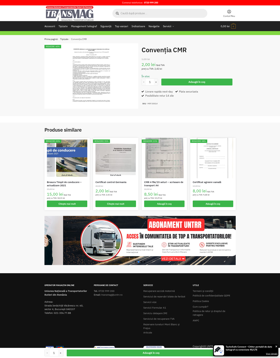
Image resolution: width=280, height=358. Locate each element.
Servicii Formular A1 (154, 307)
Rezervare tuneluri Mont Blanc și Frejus (161, 326)
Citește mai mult (67, 203)
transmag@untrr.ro (111, 294)
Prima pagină (51, 39)
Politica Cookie (201, 301)
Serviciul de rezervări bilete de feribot (164, 296)
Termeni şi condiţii (203, 291)
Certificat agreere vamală (207, 182)
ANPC (196, 320)
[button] (140, 240)
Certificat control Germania (110, 182)
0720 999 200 (106, 291)
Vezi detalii (272, 353)
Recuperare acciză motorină (159, 291)
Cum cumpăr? (200, 306)
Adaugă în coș (196, 81)
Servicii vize (149, 302)
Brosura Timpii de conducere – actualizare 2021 (64, 184)
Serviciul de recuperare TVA (159, 318)
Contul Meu (229, 16)
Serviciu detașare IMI (155, 313)
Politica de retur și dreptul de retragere (209, 313)
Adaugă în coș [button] (164, 203)
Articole (147, 332)
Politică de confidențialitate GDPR (211, 295)
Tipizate (64, 39)
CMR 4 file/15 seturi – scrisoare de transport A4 (163, 184)
